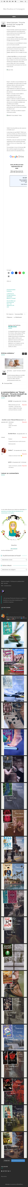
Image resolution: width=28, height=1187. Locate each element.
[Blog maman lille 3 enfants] (14, 527)
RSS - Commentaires (6, 585)
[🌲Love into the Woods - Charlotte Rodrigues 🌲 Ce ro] (14, 689)
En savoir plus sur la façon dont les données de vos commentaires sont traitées (14, 511)
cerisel (10, 401)
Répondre (24, 404)
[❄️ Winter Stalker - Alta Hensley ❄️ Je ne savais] (14, 957)
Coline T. (10, 450)
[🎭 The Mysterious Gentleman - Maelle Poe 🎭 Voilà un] (14, 769)
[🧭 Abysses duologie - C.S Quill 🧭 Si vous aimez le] (14, 903)
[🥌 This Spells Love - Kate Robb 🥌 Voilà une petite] (14, 635)
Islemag (7, 1184)
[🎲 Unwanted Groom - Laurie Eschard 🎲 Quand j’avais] (14, 662)
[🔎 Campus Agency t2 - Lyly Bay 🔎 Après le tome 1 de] (14, 876)
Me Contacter (14, 548)
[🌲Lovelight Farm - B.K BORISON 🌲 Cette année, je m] (14, 1118)
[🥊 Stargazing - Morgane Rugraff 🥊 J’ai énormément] (14, 823)
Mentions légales (5, 581)
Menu (21, 1)
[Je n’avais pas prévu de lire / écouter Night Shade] (14, 715)
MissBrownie (19, 317)
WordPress (20, 1184)
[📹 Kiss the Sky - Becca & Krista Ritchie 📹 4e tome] (14, 850)
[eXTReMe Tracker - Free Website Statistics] (2, 591)
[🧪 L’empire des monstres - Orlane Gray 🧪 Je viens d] (14, 1064)
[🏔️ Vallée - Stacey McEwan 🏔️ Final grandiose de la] (14, 796)
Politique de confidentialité (17, 581)
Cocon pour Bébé (19, 314)
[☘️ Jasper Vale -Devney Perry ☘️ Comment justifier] (14, 1145)
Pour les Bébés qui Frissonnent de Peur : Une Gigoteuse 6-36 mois (11, 304)
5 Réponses (9, 317)
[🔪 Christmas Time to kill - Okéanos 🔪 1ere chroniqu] (14, 1091)
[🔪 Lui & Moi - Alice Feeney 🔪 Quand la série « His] (14, 930)
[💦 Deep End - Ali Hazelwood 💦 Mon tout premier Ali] (14, 742)
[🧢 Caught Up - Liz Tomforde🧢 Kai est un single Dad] (14, 984)
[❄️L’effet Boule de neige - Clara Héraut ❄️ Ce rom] (14, 1038)
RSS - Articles (4, 583)
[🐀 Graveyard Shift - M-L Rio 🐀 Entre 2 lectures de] (14, 1011)
